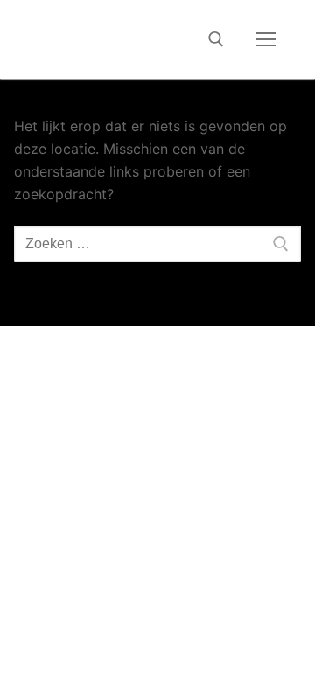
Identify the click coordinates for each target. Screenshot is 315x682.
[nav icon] (266, 39)
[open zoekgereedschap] (216, 39)
